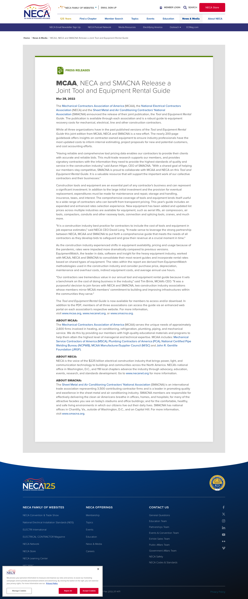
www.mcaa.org (71, 313)
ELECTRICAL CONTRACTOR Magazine (44, 536)
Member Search (114, 18)
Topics (134, 18)
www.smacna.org (122, 313)
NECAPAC (28, 565)
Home (27, 38)
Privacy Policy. (52, 583)
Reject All (68, 591)
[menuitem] (65, 27)
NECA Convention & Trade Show (41, 515)
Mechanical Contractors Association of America (93, 106)
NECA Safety (156, 556)
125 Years (65, 18)
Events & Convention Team (164, 532)
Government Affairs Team (163, 550)
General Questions (159, 515)
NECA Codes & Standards (163, 562)
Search (192, 7)
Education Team (158, 521)
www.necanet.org (94, 313)
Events (150, 18)
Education (168, 18)
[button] (170, 7)
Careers (90, 551)
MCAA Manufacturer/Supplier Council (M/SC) (120, 345)
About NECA (215, 18)
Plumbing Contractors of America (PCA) (134, 341)
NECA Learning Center (35, 558)
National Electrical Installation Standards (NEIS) (48, 522)
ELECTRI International (34, 529)
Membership (93, 515)
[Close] (98, 569)
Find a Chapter (88, 18)
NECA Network (31, 543)
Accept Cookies (89, 591)
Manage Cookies (19, 591)
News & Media (191, 18)
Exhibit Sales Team (159, 538)
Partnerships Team (159, 527)
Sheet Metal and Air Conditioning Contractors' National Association (106, 384)
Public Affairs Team (159, 544)
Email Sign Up (108, 7)
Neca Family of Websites (79, 7)
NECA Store (212, 7)
